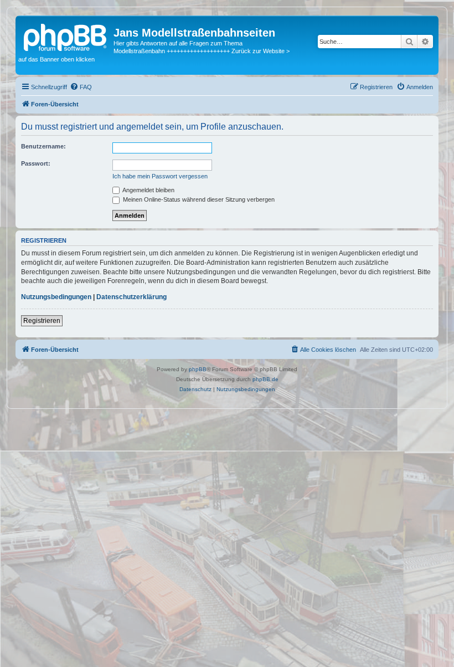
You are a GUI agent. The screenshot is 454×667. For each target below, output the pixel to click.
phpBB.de (265, 379)
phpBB (198, 369)
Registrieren (41, 321)
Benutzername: (43, 146)
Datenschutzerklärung (131, 297)
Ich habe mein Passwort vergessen (160, 176)
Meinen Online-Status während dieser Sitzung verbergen (198, 199)
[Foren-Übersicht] (66, 36)
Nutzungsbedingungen (56, 297)
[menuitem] (81, 87)
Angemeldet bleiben (147, 190)
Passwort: (35, 163)
